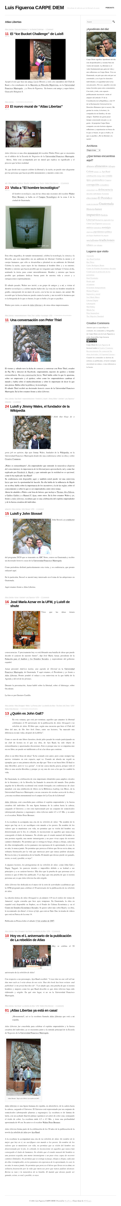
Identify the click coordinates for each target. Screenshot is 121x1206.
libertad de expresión (103, 220)
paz (37, 183)
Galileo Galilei (13, 495)
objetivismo (89, 232)
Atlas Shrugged (20, 705)
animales (96, 172)
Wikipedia (64, 452)
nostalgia (106, 227)
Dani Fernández (92, 278)
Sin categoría (104, 235)
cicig (99, 175)
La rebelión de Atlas (48, 705)
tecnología (44, 315)
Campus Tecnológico (48, 197)
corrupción (92, 184)
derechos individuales (94, 193)
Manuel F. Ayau (30, 495)
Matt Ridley (90, 306)
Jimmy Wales (53, 398)
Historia (90, 209)
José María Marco (93, 297)
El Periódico (105, 198)
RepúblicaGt (97, 235)
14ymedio (90, 256)
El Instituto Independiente (96, 287)
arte (6, 183)
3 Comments (65, 183)
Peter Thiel (31, 315)
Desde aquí (90, 281)
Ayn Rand (18, 398)
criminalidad (90, 190)
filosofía (26, 183)
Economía (105, 194)
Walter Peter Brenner (52, 183)
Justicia (104, 214)
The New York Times (63, 705)
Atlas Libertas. (11, 675)
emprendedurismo (21, 315)
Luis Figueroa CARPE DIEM (34, 7)
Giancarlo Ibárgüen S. (22, 29)
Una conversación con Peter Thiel (36, 320)
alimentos (101, 166)
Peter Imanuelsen (92, 313)
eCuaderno (90, 284)
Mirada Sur (90, 310)
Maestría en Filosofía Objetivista (44, 85)
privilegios (89, 235)
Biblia (28, 705)
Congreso (108, 180)
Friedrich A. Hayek (41, 398)
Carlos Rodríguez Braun (95, 265)
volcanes (99, 245)
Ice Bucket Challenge (37, 29)
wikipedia (8, 402)
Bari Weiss (90, 262)
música (89, 227)
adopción (8, 509)
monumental (33, 153)
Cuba (96, 190)
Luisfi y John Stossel (26, 513)
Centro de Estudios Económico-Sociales (22, 907)
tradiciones (107, 240)
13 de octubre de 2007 (45, 921)
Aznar (16, 597)
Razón (42, 183)
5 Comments (56, 931)
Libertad (32, 183)
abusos (90, 166)
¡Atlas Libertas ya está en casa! (33, 1010)
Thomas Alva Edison (65, 492)
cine (103, 175)
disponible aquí (29, 478)
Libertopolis (90, 303)
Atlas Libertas (9, 29)
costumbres (104, 184)
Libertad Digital (92, 300)
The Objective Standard (95, 316)
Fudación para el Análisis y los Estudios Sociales (27, 659)
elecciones (91, 198)
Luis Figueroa (69, 398)
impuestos (93, 214)
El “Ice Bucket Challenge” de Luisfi (36, 34)
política (38, 315)
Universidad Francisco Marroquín (59, 156)
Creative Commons (13, 459)
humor (98, 209)
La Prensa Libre (36, 705)
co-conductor (69, 519)
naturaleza (97, 227)
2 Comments (45, 597)
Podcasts (110, 8)
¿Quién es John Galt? (26, 713)
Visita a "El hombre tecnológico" (35, 188)
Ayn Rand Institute (93, 259)
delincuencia (105, 189)
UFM (50, 315)
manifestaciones (106, 223)
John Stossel (26, 509)
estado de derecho (92, 204)
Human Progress (92, 291)
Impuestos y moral (93, 294)
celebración (91, 175)
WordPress (68, 1201)
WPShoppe (87, 1201)
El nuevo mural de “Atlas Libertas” (36, 106)
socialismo (92, 240)
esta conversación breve (31, 375)
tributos (89, 244)
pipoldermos (99, 231)
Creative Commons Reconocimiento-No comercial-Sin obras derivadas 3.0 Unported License (100, 351)
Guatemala (106, 203)
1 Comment (49, 29)
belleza (20, 183)
